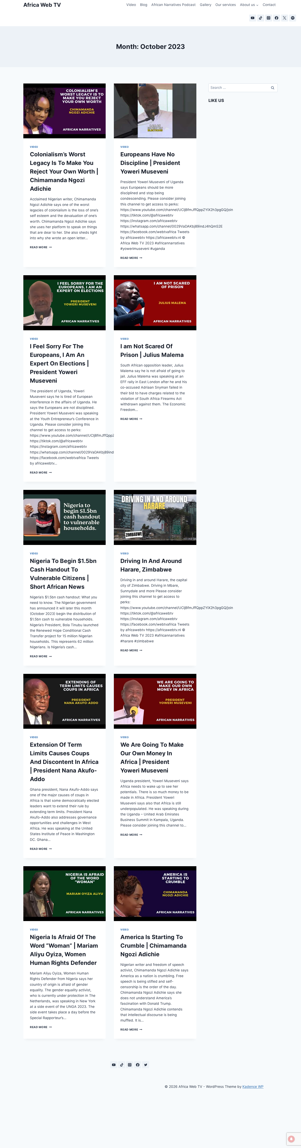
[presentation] (64, 110)
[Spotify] (292, 18)
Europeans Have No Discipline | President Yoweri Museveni (150, 163)
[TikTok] (260, 18)
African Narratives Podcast (173, 5)
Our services (225, 5)
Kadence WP (253, 1087)
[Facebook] (276, 18)
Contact (269, 5)
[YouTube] (252, 18)
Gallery (205, 5)
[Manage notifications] (291, 1139)
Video (131, 5)
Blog (143, 5)
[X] (284, 18)
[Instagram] (268, 18)
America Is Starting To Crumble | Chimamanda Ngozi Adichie (153, 946)
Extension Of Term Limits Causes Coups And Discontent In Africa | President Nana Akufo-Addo (64, 762)
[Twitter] (145, 1064)
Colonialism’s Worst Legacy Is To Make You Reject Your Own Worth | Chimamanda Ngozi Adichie (64, 171)
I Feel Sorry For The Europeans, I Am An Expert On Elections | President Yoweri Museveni (59, 363)
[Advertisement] (86, 1111)
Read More (41, 247)
